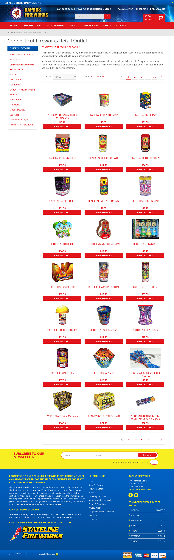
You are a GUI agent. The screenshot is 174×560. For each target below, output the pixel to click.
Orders (142, 9)
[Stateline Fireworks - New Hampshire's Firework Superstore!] (36, 533)
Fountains (15, 84)
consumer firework (22, 504)
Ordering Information (98, 496)
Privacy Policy (95, 508)
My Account (158, 9)
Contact (121, 25)
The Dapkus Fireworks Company (23, 487)
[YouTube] (136, 495)
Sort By (47, 76)
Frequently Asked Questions (101, 511)
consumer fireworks (31, 490)
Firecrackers (16, 79)
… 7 (154, 76)
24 (98, 76)
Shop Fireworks (31, 25)
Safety (107, 25)
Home (13, 25)
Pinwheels (15, 104)
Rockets (14, 74)
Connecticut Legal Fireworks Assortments (21, 122)
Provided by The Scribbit (46, 554)
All (103, 76)
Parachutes (15, 99)
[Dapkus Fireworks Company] (31, 13)
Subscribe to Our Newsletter (29, 455)
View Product (62, 126)
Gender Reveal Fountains (22, 89)
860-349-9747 (126, 9)
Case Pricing (90, 25)
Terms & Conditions (98, 504)
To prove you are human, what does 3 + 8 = (131, 462)
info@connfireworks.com (140, 489)
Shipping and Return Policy (101, 500)
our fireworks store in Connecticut (31, 496)
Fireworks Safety (96, 488)
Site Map (93, 515)
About (73, 25)
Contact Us (93, 519)
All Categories (55, 25)
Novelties (14, 94)
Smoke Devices (17, 109)
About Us (93, 492)
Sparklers (14, 114)
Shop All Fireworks (97, 485)
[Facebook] (130, 495)
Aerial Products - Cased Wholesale (21, 57)
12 (92, 76)
